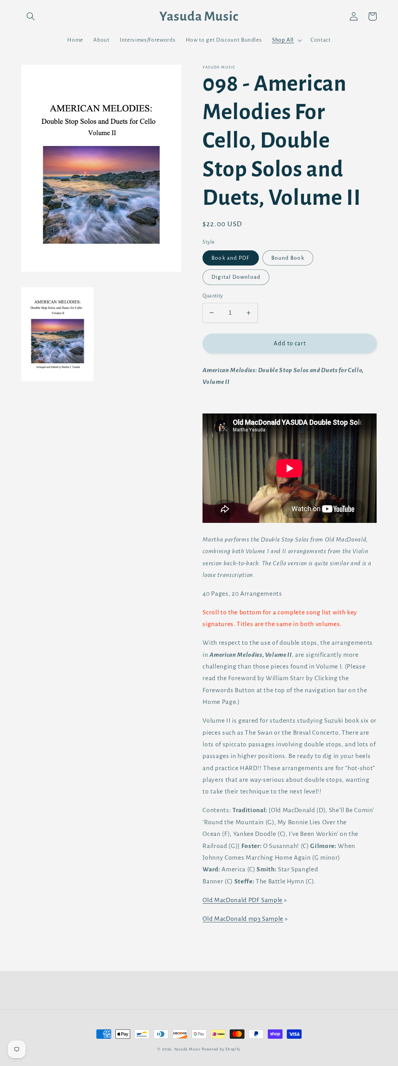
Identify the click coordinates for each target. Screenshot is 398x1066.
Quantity (212, 296)
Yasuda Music (187, 1049)
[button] (30, 16)
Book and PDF (230, 258)
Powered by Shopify (221, 1049)
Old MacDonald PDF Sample (242, 900)
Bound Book (287, 258)
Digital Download (235, 277)
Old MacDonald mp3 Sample (242, 918)
